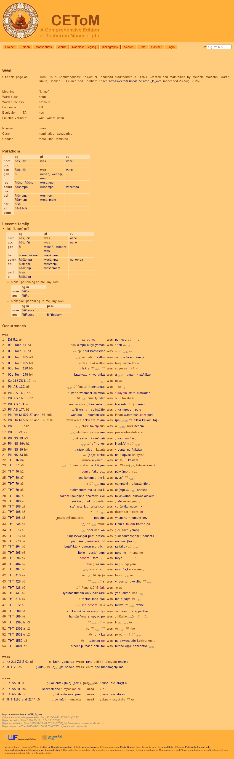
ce (123, 357)
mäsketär (94, 541)
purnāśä (87, 646)
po (148, 524)
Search (128, 47)
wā (103, 530)
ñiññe (25, 291)
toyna (101, 420)
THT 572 (14, 605)
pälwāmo (121, 471)
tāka (89, 564)
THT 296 (14, 558)
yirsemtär (122, 581)
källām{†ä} (149, 420)
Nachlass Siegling (84, 47)
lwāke (140, 605)
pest (91, 536)
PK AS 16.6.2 (18, 398)
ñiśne (19, 182)
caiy (88, 593)
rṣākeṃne (77, 496)
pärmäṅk (77, 541)
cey (145, 517)
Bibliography (110, 47)
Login (171, 47)
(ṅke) (67, 683)
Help (142, 47)
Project (10, 47)
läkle (81, 552)
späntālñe (98, 409)
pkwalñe (135, 581)
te (79, 689)
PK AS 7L (13, 683)
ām (120, 374)
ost (80, 477)
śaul (86, 351)
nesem (139, 426)
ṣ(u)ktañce (84, 449)
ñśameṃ (21, 199)
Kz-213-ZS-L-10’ (19, 380)
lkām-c (120, 524)
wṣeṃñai (86, 393)
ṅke (70, 694)
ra (94, 490)
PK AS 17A (16, 404)
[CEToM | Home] (117, 21)
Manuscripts (44, 47)
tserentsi (121, 404)
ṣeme (127, 363)
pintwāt (138, 496)
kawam (133, 460)
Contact (156, 47)
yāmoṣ (100, 345)
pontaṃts (98, 386)
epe (97, 667)
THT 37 (13, 465)
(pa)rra (124, 420)
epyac (126, 455)
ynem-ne (121, 517)
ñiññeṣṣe (28, 310)
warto (74, 393)
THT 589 (14, 611)
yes (117, 593)
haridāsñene (78, 616)
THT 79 (13, 483)
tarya (118, 558)
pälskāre (99, 593)
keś (97, 530)
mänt (62, 699)
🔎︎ (204, 47)
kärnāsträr (97, 351)
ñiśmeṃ (20, 195)
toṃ (95, 558)
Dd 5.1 (13, 339)
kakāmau (92, 415)
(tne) (130, 541)
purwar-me (89, 546)
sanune (142, 490)
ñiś (24, 161)
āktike (124, 506)
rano (118, 552)
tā (116, 496)
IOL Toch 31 (17, 345)
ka (97, 564)
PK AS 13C (16, 386)
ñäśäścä (21, 208)
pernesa (121, 339)
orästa (100, 536)
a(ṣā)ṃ (126, 599)
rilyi (102, 611)
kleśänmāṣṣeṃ (128, 536)
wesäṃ (57, 174)
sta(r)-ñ (122, 683)
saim (125, 530)
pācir (101, 546)
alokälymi (98, 465)
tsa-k (101, 490)
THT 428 (14, 581)
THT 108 (14, 501)
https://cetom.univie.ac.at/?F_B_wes (135, 81)
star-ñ (121, 694)
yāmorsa (68, 661)
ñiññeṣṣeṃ (55, 314)
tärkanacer (97, 506)
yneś (101, 443)
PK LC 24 (15, 432)
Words (62, 47)
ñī (103, 541)
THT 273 (14, 530)
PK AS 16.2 (16, 393)
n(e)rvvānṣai (78, 536)
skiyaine (81, 438)
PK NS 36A (16, 443)
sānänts (148, 536)
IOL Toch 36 (17, 351)
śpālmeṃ (92, 496)
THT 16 (13, 460)
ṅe (124, 552)
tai (103, 646)
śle (119, 501)
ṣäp (117, 357)
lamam (131, 374)
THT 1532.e (16, 634)
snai (90, 530)
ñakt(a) (137, 449)
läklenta (61, 694)
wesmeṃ (46, 195)
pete (138, 409)
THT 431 (14, 593)
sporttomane (51, 689)
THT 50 (13, 477)
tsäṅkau (94, 640)
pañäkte (145, 374)
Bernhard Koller (166, 747)
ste (102, 415)
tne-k (101, 477)
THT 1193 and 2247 (20, 699)
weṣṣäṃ (92, 611)
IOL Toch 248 (18, 374)
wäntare (76, 415)
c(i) (94, 443)
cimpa (81, 345)
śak (102, 587)
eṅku (86, 420)
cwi (102, 496)
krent (57, 661)
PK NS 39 (15, 449)
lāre (112, 683)
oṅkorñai (125, 496)
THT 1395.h (16, 622)
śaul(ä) (141, 357)
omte (132, 393)
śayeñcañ (98, 438)
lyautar (68, 593)
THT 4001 (15, 646)
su (88, 339)
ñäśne (29, 182)
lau (86, 506)
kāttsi (101, 357)
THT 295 (14, 552)
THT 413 (14, 575)
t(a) (83, 524)
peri (150, 415)
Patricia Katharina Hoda (197, 747)
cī (118, 530)
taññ (75, 409)
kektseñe (95, 404)
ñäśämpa (21, 187)
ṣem (78, 694)
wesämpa (47, 187)
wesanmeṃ (48, 199)
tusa (105, 683)
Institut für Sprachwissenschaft (56, 747)
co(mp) (120, 490)
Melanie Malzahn (90, 747)
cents (122, 449)
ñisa (18, 204)
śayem (122, 393)
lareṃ (130, 357)
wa (94, 339)
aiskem (149, 496)
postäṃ (99, 517)
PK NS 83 (15, 455)
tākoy (123, 546)
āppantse (141, 611)
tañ (119, 345)
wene (69, 161)
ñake (95, 471)
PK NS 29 (15, 438)
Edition (25, 47)
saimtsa (99, 393)
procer (75, 646)
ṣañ (72, 506)
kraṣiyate (81, 374)
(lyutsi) (41, 667)
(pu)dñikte (71, 546)
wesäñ (44, 174)
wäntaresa (131, 415)
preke (101, 455)
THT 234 (14, 524)
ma (102, 564)
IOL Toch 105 (18, 357)
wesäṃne (47, 182)
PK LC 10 (15, 426)
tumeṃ (140, 404)
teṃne (119, 646)
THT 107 (14, 496)
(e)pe (57, 667)
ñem (97, 646)
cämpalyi (121, 483)
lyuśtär (100, 398)
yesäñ (93, 552)
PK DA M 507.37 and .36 (26, 415)
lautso (126, 593)
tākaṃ (94, 426)
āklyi (90, 345)
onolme (123, 661)
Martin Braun (127, 747)
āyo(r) (119, 477)
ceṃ (143, 415)
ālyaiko (97, 460)
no (128, 449)
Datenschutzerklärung (16, 750)
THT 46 (13, 471)
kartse (140, 524)
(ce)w (92, 455)
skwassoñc (128, 640)
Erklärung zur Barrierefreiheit (45, 750)
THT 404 (14, 564)
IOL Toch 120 (18, 368)
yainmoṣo (124, 409)
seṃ (102, 552)
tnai (123, 541)
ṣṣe (102, 599)
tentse (86, 599)
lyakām (76, 501)
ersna (83, 409)
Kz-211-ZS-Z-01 (17, 661)
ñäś (17, 161)
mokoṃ (90, 501)
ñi (16, 174)
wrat (80, 506)
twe (93, 374)
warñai (129, 438)
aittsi (137, 420)
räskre (84, 368)
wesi (43, 178)
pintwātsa (144, 393)
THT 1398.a (16, 628)
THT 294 (14, 546)
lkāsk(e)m (122, 443)
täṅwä (119, 605)
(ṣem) (77, 683)
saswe (69, 667)
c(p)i (128, 646)
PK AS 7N (13, 694)
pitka (101, 374)
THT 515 (14, 599)
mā (102, 432)
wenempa (72, 187)
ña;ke (127, 569)
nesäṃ (84, 558)
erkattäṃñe (140, 483)
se (103, 640)
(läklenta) (56, 683)
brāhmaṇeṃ (78, 490)
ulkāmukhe (77, 611)
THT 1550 (15, 640)
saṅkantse (140, 646)
